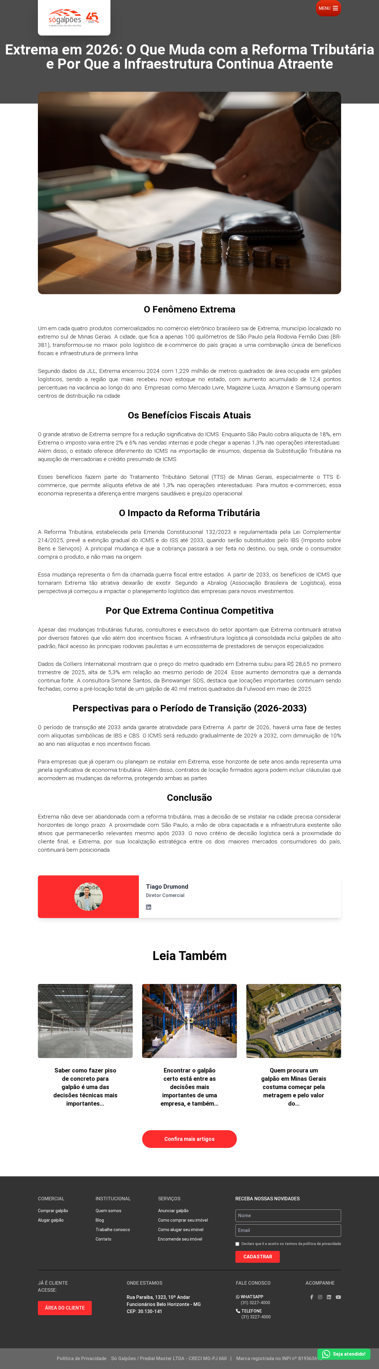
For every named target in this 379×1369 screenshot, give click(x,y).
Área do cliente (65, 1308)
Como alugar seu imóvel (180, 1229)
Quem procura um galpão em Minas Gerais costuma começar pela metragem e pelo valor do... (293, 1087)
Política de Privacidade (81, 1358)
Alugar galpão (51, 1220)
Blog (100, 1220)
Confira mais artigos (189, 1139)
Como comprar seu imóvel (183, 1220)
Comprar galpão (53, 1210)
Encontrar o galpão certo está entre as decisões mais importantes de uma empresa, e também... (189, 1087)
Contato (103, 1239)
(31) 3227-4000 (255, 1302)
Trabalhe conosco (113, 1229)
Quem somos (108, 1210)
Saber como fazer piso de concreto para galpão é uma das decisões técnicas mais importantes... (85, 1087)
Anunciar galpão (173, 1210)
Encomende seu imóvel (180, 1239)
